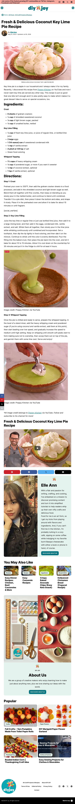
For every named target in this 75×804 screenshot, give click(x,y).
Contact (36, 790)
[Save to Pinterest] (2, 400)
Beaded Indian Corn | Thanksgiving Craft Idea (17, 761)
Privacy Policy (47, 786)
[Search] (73, 8)
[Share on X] (2, 404)
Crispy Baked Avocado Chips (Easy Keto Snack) (46, 583)
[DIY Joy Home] (38, 8)
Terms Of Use (25, 786)
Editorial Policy (36, 786)
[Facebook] (63, 2)
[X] (67, 2)
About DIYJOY (46, 782)
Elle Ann (13, 32)
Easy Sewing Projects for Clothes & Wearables (51, 761)
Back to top (66, 800)
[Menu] (2, 8)
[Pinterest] (72, 2)
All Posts (11, 15)
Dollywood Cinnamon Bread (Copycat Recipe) (63, 583)
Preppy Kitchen (44, 90)
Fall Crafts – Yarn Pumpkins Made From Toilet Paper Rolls (19, 730)
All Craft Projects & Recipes (23, 15)
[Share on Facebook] (2, 396)
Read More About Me (50, 553)
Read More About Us (37, 692)
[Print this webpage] (2, 408)
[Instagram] (59, 2)
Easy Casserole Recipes (27, 580)
